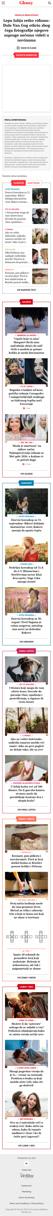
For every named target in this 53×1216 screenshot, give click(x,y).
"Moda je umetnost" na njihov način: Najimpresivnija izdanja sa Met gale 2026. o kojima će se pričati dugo (26, 453)
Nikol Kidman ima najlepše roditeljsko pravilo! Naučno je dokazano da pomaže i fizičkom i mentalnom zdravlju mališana (17, 257)
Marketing (26, 1191)
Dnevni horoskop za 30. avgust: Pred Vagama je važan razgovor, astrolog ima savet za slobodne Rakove (26, 625)
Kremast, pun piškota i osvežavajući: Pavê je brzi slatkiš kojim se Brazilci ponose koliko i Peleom (17, 277)
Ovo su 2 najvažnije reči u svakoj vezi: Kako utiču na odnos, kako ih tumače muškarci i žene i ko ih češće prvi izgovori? (26, 1129)
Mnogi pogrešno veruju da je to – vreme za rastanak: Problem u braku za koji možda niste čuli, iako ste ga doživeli (26, 1078)
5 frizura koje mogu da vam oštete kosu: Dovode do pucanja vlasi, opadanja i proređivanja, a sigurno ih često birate (17, 217)
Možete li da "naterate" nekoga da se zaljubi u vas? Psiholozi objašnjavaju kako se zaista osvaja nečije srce (26, 1029)
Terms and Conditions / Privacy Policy (27, 1203)
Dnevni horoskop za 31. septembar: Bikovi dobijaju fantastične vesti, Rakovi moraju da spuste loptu (17, 197)
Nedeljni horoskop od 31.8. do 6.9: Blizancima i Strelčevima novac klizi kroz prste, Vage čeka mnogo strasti (26, 574)
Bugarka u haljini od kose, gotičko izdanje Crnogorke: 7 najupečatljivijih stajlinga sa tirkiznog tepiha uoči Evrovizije (26, 397)
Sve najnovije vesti (26, 290)
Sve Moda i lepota (26, 809)
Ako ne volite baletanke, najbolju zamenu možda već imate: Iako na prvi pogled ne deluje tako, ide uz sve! (16, 237)
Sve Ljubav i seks (26, 1145)
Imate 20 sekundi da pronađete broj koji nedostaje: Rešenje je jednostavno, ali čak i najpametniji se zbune (26, 961)
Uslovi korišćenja (26, 1197)
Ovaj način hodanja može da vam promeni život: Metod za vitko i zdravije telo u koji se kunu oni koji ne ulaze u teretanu (26, 910)
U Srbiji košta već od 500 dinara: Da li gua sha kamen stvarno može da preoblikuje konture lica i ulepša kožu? (26, 793)
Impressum (26, 1185)
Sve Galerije (27, 473)
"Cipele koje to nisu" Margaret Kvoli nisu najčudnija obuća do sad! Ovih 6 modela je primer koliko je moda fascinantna (26, 346)
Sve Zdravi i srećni (26, 977)
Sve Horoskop (27, 641)
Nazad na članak (29, 48)
